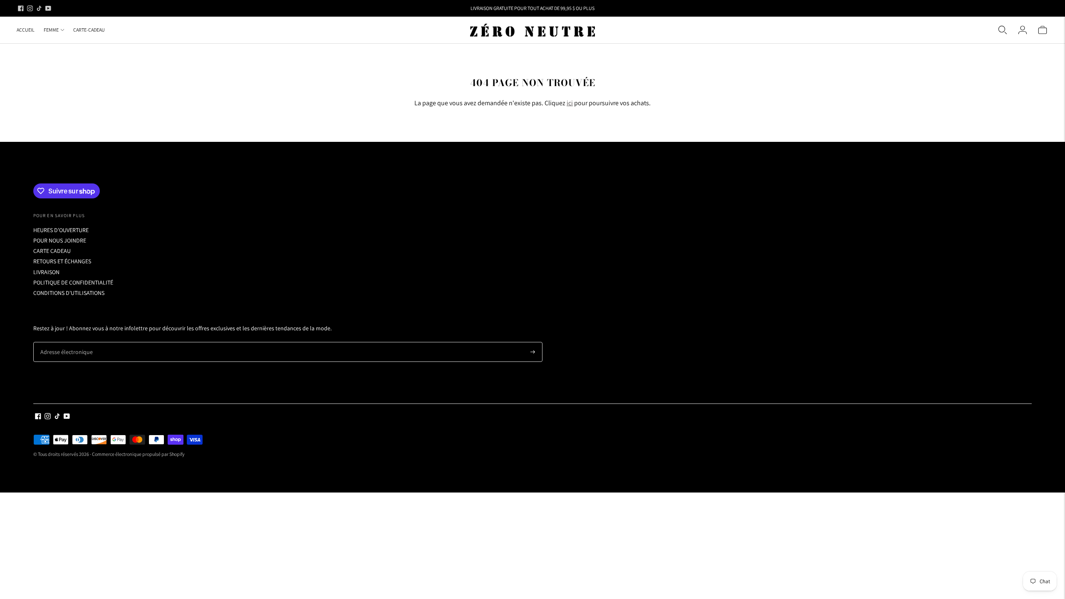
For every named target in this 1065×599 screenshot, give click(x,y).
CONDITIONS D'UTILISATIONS (68, 293)
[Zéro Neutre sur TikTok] (39, 8)
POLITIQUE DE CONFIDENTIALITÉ (73, 282)
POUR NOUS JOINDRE (59, 240)
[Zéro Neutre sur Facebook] (21, 8)
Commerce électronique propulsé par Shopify (138, 454)
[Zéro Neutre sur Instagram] (30, 8)
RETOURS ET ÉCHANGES (62, 261)
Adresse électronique (63, 342)
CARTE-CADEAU (89, 30)
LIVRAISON (46, 272)
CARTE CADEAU (52, 251)
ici (570, 103)
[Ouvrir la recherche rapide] (1002, 30)
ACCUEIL (26, 30)
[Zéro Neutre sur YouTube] (48, 8)
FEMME (51, 30)
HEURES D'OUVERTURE (61, 230)
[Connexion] (1022, 30)
